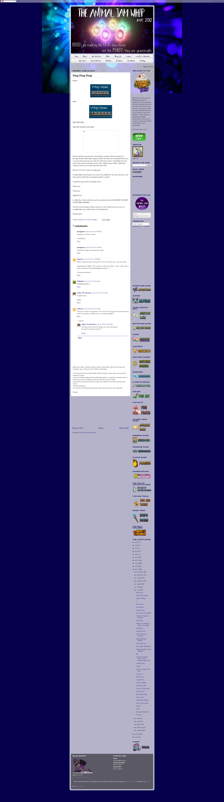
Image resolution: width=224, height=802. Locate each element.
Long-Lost (139, 674)
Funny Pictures (96, 61)
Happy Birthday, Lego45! (141, 640)
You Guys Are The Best (143, 613)
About (85, 56)
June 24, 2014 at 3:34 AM (92, 259)
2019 (137, 554)
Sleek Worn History (142, 700)
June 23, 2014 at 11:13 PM (93, 247)
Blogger (147, 781)
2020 (137, 551)
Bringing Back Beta (142, 712)
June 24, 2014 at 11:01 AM (92, 309)
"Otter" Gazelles (141, 683)
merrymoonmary (131, 781)
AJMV (138, 666)
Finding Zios (140, 697)
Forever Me (140, 677)
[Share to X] (106, 220)
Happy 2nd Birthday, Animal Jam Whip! (142, 624)
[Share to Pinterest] (109, 220)
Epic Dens (82, 61)
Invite (138, 709)
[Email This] (102, 220)
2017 (137, 560)
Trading (142, 61)
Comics (128, 56)
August (139, 584)
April (138, 721)
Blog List (118, 56)
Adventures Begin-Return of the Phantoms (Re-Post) (143, 658)
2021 (137, 548)
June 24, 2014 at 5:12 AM (92, 281)
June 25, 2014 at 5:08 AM (104, 324)
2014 (137, 569)
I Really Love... (140, 610)
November (140, 575)
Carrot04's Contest (142, 595)
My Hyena (139, 628)
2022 (137, 545)
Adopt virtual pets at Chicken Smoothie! (80, 777)
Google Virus (140, 680)
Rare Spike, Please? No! (143, 646)
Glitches (108, 61)
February (140, 727)
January (140, 730)
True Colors (140, 604)
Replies (81, 321)
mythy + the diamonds (84, 293)
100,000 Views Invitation (141, 635)
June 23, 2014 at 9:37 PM (93, 231)
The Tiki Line (140, 691)
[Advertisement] (101, 411)
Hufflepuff (80, 281)
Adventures (140, 607)
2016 (137, 563)
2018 (137, 557)
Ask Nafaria (96, 56)
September (140, 581)
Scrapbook (131, 61)
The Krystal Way (141, 694)
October (139, 578)
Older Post (124, 428)
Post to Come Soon (142, 703)
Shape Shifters (141, 598)
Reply (78, 241)
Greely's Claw (140, 663)
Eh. (137, 654)
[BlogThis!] (104, 220)
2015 (137, 566)
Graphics (119, 61)
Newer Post (78, 428)
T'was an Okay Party (143, 688)
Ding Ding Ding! (141, 643)
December (140, 572)
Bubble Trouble (141, 686)
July (138, 587)
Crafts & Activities (143, 56)
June (138, 590)
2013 (137, 734)
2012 (137, 737)
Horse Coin (139, 592)
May (138, 718)
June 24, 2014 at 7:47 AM (99, 293)
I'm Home (139, 715)
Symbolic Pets (140, 631)
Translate (147, 226)
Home (76, 56)
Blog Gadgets (79, 786)
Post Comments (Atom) (88, 432)
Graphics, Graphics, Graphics (142, 617)
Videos (138, 706)
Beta (108, 56)
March (139, 724)
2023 (137, 542)
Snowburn (139, 620)
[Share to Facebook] (107, 220)
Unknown (80, 259)
